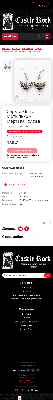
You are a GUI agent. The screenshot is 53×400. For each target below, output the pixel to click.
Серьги (38, 48)
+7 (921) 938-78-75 (26, 383)
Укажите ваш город (40, 3)
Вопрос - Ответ (26, 329)
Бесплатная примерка (16, 136)
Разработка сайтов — (26, 386)
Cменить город (37, 176)
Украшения (27, 48)
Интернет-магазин (26, 380)
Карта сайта (26, 302)
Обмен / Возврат (27, 325)
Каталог (16, 48)
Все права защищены (26, 365)
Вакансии (26, 291)
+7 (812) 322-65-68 (26, 378)
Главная (6, 48)
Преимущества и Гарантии (26, 321)
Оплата (26, 317)
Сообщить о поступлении (22, 151)
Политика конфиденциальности (26, 299)
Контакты (5, 4)
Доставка (26, 314)
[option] (32, 81)
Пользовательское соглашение (26, 295)
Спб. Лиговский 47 (26, 375)
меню (12, 36)
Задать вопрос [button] (16, 184)
